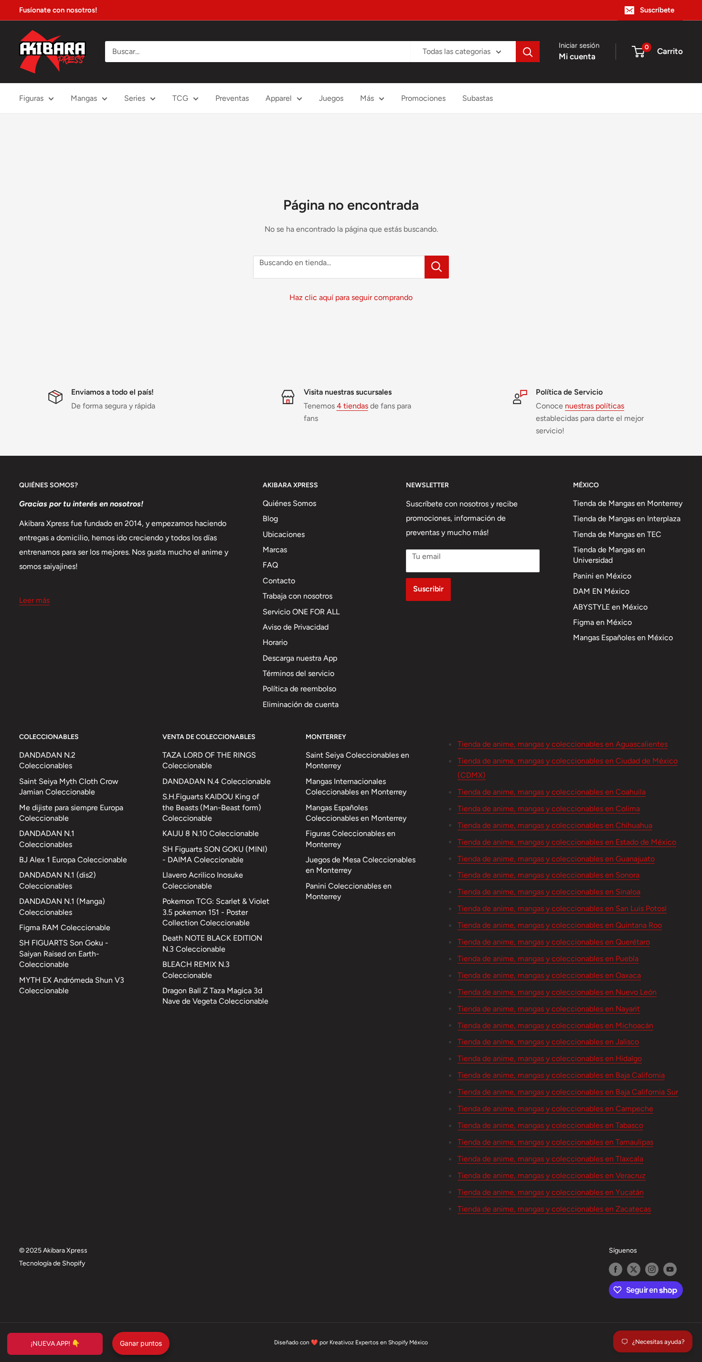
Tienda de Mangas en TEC (617, 534)
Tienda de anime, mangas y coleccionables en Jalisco (548, 1041)
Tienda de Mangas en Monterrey (627, 503)
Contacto (279, 580)
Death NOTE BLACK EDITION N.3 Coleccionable (212, 943)
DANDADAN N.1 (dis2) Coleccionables (57, 880)
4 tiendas (352, 405)
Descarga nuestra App (300, 658)
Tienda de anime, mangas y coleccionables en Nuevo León (557, 992)
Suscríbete (657, 10)
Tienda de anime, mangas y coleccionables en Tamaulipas (555, 1142)
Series (134, 98)
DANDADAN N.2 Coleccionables (47, 760)
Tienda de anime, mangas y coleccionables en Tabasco (550, 1125)
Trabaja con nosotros (297, 596)
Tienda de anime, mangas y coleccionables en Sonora (548, 874)
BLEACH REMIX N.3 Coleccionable (196, 969)
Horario (275, 642)
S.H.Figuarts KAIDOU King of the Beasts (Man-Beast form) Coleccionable (211, 807)
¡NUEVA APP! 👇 (55, 1344)
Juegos (331, 98)
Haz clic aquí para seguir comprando (351, 297)
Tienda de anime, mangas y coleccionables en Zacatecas (554, 1208)
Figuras (31, 98)
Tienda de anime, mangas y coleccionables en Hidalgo (549, 1058)
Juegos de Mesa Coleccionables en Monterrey (360, 865)
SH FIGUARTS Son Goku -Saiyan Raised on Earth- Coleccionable (63, 953)
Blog (270, 518)
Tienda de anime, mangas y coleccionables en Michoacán (555, 1025)
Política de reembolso (299, 688)
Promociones (423, 98)
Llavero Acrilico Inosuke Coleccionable (202, 880)
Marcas (275, 549)
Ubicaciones (284, 534)
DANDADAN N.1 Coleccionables (46, 838)
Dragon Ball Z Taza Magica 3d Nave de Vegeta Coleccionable (215, 996)
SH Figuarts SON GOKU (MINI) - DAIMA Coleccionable (214, 854)
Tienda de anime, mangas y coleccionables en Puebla (547, 958)
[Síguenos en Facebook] (615, 1269)
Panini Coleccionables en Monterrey (349, 891)
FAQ (270, 564)
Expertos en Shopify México (391, 1342)
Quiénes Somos (289, 503)
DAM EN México (601, 591)
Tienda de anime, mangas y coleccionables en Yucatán (550, 1192)
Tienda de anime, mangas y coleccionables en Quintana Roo (559, 925)
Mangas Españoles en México (623, 637)
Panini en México (602, 575)
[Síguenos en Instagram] (652, 1269)
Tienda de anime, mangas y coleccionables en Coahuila (551, 791)
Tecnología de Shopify (52, 1263)
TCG (180, 98)
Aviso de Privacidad (296, 627)
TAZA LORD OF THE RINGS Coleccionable (209, 760)
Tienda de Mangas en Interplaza (627, 518)
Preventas (232, 98)
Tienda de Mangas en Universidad (609, 555)
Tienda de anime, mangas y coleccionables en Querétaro (553, 941)
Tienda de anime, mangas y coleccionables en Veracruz (551, 1175)
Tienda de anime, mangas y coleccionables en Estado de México (566, 842)
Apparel (279, 98)
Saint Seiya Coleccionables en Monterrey (357, 760)
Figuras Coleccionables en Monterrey (350, 838)
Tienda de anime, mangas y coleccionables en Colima (548, 808)
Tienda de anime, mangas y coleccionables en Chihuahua (554, 825)
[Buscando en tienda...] (437, 267)
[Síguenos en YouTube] (670, 1269)
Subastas (477, 98)
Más (367, 98)
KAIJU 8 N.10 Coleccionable (210, 833)
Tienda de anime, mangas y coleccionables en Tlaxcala (550, 1158)
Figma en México (602, 622)
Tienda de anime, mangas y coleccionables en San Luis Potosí (562, 908)
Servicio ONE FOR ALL (301, 611)
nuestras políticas (594, 405)
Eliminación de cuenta (301, 704)
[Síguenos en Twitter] (633, 1269)
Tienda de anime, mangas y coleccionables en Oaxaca (549, 975)
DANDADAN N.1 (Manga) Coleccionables (62, 906)
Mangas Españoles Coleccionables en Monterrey (356, 813)
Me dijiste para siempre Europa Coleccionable (71, 813)
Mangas (84, 98)
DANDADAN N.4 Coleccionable (216, 781)
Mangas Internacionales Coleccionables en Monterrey (356, 786)
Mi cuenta (577, 56)
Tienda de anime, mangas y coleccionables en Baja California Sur (567, 1091)
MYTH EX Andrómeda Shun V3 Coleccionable (71, 985)
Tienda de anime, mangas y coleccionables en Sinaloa (548, 891)
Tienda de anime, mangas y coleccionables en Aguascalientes (562, 744)
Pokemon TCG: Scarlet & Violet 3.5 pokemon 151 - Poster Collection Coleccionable (215, 912)
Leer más (34, 600)
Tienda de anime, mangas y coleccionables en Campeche (555, 1108)
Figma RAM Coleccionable (64, 927)
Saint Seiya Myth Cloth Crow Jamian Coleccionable (68, 786)
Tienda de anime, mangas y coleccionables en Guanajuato (556, 858)
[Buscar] (528, 51)
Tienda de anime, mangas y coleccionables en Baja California (561, 1075)
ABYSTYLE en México (610, 606)
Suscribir (428, 588)
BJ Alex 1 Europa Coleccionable (73, 859)
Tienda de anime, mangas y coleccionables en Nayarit (548, 1008)
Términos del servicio (298, 673)
